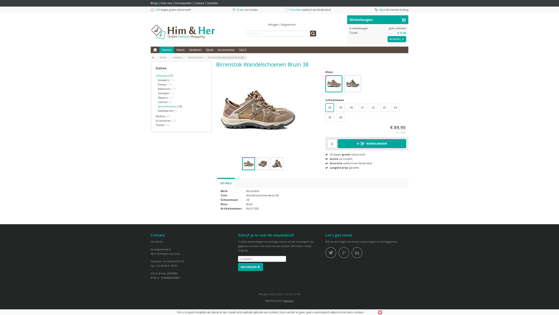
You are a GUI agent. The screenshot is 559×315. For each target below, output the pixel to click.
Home (155, 50)
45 (329, 117)
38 (329, 107)
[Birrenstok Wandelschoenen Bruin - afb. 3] (277, 164)
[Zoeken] (313, 34)
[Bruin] (334, 84)
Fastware (288, 300)
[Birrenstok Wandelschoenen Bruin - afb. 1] (257, 111)
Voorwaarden (183, 3)
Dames (167, 50)
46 (340, 117)
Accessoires (226, 50)
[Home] (153, 57)
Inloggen (273, 24)
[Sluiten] (380, 312)
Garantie (212, 3)
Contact (199, 3)
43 (384, 107)
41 (362, 107)
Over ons (166, 3)
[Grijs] (353, 84)
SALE (242, 50)
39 (340, 107)
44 (395, 107)
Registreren (288, 24)
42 (373, 107)
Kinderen (195, 50)
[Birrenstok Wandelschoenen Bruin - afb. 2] (263, 164)
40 (351, 107)
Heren (180, 50)
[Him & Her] (183, 27)
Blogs (154, 3)
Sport (210, 50)
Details (226, 183)
